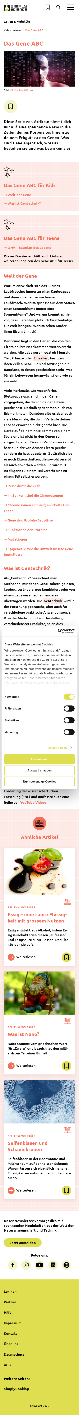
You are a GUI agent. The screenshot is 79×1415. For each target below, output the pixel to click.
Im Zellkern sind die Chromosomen (35, 495)
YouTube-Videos (33, 802)
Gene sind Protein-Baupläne (30, 520)
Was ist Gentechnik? (24, 203)
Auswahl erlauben (39, 770)
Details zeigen (57, 747)
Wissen (17, 30)
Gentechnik (53, 601)
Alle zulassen (40, 759)
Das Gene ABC (34, 30)
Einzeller (41, 358)
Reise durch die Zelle (24, 486)
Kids (6, 30)
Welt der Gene (19, 194)
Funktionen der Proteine (27, 529)
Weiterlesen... (27, 956)
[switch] (69, 708)
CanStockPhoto (23, 90)
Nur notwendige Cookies (39, 781)
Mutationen (17, 539)
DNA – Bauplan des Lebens (29, 247)
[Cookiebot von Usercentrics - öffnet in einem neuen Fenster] (58, 630)
